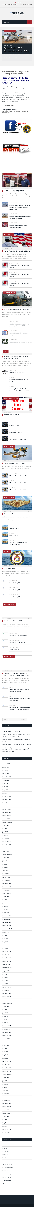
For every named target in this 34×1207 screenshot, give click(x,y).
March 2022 (5, 838)
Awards (4, 1145)
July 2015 (4, 1081)
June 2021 (5, 864)
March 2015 (5, 1094)
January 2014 (6, 1132)
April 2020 (5, 909)
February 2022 (6, 841)
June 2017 (5, 1013)
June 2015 (5, 1084)
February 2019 (6, 951)
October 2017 (6, 1000)
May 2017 (5, 1016)
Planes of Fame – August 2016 (18, 476)
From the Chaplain (10, 568)
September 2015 (7, 1074)
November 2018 (6, 961)
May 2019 (5, 942)
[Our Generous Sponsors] (17, 404)
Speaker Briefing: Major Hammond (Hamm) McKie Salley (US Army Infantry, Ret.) (19, 207)
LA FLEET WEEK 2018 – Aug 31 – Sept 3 (19, 381)
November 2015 (6, 1071)
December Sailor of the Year (17, 439)
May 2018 (5, 980)
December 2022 (6, 812)
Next (28, 37)
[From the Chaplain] (17, 558)
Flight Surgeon (9, 497)
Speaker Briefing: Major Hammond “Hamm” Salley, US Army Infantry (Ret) (17, 674)
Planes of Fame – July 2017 (17, 483)
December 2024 (6, 777)
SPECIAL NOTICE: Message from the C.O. (20, 343)
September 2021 (7, 854)
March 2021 (5, 874)
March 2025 (5, 770)
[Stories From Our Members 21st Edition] (17, 240)
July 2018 (4, 974)
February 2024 (6, 796)
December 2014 (6, 1103)
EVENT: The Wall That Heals (18, 373)
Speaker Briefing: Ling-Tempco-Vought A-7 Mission (19, 226)
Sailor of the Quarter (11, 398)
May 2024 (5, 790)
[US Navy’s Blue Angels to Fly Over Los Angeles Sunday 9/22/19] (17, 352)
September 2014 (7, 1113)
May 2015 (5, 1087)
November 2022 (6, 815)
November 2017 (6, 997)
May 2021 (5, 867)
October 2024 (6, 780)
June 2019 (5, 938)
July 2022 (4, 828)
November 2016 (6, 1035)
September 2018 (7, 967)
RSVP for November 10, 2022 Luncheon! (16, 309)
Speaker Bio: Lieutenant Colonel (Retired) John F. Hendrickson (19, 325)
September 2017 (7, 1003)
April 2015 (5, 1090)
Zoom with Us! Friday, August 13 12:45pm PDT (18, 334)
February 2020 (6, 916)
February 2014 (6, 1129)
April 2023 (5, 806)
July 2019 (4, 935)
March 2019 (5, 948)
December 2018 (6, 958)
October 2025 (6, 764)
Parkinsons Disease (10, 514)
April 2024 (5, 793)
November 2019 (6, 925)
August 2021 (5, 858)
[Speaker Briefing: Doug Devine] (17, 180)
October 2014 (6, 1110)
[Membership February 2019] (17, 610)
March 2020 (5, 912)
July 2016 (4, 1048)
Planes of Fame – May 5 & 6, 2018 (14, 463)
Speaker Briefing (10, 31)
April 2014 (5, 1126)
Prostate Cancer (14, 528)
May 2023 (5, 803)
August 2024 (5, 783)
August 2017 (5, 1006)
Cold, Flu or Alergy (15, 535)
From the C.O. (8, 234)
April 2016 (5, 1058)
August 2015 (5, 1077)
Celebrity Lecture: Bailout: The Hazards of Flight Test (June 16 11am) (20, 390)
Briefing (4, 1148)
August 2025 (5, 767)
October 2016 (6, 1039)
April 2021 (5, 870)
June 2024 (5, 786)
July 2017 (4, 1009)
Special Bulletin (9, 657)
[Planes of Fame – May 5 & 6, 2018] (17, 453)
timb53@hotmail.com (9, 109)
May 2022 (5, 835)
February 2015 (6, 1097)
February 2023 (6, 809)
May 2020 (5, 906)
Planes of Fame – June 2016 (17, 490)
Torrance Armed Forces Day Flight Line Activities (19, 699)
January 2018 (6, 990)
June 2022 (5, 832)
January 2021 (6, 880)
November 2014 (6, 1106)
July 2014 (4, 1119)
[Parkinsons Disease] (17, 503)
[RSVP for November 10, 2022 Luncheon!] (17, 299)
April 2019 (5, 945)
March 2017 (5, 1022)
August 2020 (5, 896)
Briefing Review (8, 174)
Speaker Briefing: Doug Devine (14, 191)
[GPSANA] (17, 13)
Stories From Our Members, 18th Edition (19, 284)
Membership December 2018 (18, 635)
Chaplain (7, 552)
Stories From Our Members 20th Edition (19, 266)
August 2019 (5, 932)
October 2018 (6, 964)
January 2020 (6, 919)
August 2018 (5, 971)
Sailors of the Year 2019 (16, 432)
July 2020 (4, 900)
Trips (5, 351)
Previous (5, 37)
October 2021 (6, 851)
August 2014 (5, 1116)
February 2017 (6, 1026)
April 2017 (5, 1019)
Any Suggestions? (14, 649)
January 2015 (6, 1100)
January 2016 (6, 1064)
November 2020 (6, 887)
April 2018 (5, 984)
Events (4, 1158)
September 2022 (7, 822)
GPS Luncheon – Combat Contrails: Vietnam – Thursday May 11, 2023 (19, 708)
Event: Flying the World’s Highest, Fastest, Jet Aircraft (19, 690)
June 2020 (5, 903)
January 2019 (6, 955)
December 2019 (6, 922)
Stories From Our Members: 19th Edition (19, 275)
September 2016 (7, 1042)
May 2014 (5, 1123)
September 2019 (7, 929)
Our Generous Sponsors (11, 415)
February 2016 (6, 1061)
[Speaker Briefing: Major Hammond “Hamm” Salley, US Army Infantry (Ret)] (17, 663)
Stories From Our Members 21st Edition (17, 251)
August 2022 (5, 825)
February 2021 (6, 877)
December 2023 (6, 799)
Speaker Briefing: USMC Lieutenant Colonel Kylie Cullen (20, 217)
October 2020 (6, 890)
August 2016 (5, 1045)
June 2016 (5, 1052)
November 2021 (6, 848)
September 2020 (7, 893)
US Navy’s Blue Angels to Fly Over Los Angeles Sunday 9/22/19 (16, 357)
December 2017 (6, 993)
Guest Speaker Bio (9, 293)
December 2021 (6, 845)
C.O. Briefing (5, 1151)
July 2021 (4, 861)
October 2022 (6, 819)
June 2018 (5, 977)
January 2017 (6, 1029)
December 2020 (6, 883)
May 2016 (5, 1055)
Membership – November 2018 (18, 642)
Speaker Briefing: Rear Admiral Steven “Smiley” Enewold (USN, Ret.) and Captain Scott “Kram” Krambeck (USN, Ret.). (15, 749)
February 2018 (6, 987)
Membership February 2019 (13, 621)
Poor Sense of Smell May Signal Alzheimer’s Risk (19, 543)
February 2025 (6, 773)
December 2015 (6, 1068)
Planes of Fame (8, 446)
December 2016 (6, 1032)
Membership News (9, 604)
